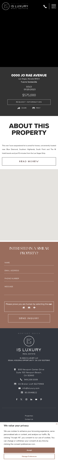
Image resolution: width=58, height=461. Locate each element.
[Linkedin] (31, 399)
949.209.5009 (31, 379)
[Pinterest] (41, 399)
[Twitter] (21, 399)
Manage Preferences (29, 456)
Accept (29, 450)
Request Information (29, 102)
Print (38, 108)
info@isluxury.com (31, 388)
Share (24, 108)
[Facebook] (17, 399)
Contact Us (29, 419)
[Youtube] (36, 399)
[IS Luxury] (15, 6)
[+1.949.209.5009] (45, 6)
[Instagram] (26, 399)
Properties (29, 416)
